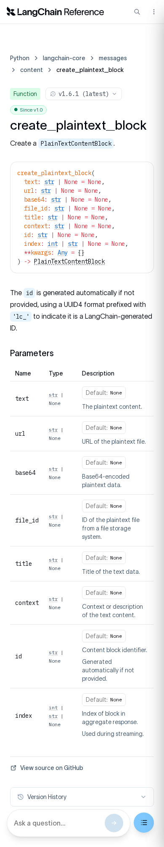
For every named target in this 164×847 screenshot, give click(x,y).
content (31, 70)
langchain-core (64, 58)
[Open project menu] (153, 12)
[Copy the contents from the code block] (141, 172)
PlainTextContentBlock (69, 261)
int (53, 244)
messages (113, 58)
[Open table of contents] (144, 822)
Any (63, 252)
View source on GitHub (51, 767)
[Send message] (114, 823)
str (49, 182)
